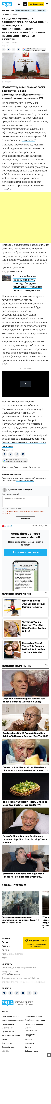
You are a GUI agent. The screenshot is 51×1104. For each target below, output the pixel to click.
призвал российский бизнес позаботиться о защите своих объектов (24, 442)
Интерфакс (28, 139)
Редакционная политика (12, 954)
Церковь (5, 1051)
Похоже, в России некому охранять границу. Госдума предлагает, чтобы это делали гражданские (27, 283)
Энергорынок (7, 1028)
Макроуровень (8, 1024)
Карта (4, 958)
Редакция (6, 946)
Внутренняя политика (11, 1016)
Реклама (5, 950)
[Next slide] (47, 10)
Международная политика (13, 1020)
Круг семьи (29, 1043)
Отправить (25, 519)
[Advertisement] (25, 217)
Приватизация (8, 1032)
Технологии (7, 1043)
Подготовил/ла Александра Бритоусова (21, 467)
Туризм (28, 1047)
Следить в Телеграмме (27, 552)
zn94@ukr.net (33, 978)
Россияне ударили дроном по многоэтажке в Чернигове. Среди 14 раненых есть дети (20, 920)
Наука (4, 1039)
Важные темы (8, 10)
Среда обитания (8, 1047)
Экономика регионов (11, 1035)
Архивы (5, 942)
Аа (25, 4)
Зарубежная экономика (35, 1020)
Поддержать (38, 4)
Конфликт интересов (34, 1024)
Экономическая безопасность (31, 1029)
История (28, 1039)
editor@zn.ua (39, 982)
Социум (28, 1036)
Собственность (31, 1051)
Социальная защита (33, 1016)
